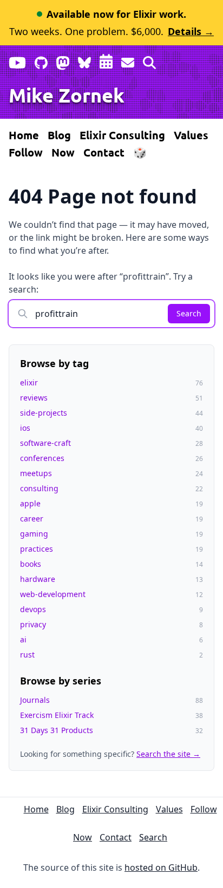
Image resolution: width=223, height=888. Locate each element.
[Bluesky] (84, 60)
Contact (103, 152)
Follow (26, 152)
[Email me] (127, 60)
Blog (59, 135)
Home (24, 135)
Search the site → (168, 754)
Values (191, 135)
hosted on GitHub (161, 867)
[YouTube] (17, 60)
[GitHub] (41, 60)
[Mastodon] (62, 60)
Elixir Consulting (122, 135)
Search (188, 313)
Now (63, 152)
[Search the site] (149, 60)
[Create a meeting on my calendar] (106, 60)
